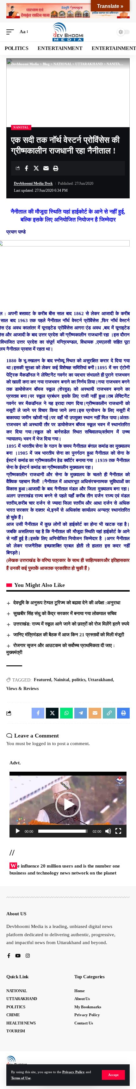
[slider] (63, 831)
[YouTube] (18, 956)
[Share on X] (36, 168)
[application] (68, 804)
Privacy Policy (73, 1072)
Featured (42, 679)
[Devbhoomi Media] (68, 31)
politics (78, 679)
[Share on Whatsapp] (66, 713)
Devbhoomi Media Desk (33, 183)
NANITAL (21, 127)
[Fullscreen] (118, 831)
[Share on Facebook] (26, 168)
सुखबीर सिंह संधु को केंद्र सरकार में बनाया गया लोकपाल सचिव (64, 613)
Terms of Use (21, 1078)
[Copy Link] (109, 713)
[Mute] (108, 831)
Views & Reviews (22, 688)
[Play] (18, 831)
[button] (113, 1075)
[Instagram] (28, 956)
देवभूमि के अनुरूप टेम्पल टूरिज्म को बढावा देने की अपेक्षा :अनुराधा (66, 602)
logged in (41, 743)
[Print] (55, 168)
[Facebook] (8, 956)
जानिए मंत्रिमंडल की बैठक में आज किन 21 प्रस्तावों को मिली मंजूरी (68, 634)
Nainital (61, 679)
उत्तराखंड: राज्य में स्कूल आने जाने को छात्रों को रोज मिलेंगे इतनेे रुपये (71, 623)
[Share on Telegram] (80, 713)
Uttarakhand (100, 679)
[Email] (45, 168)
